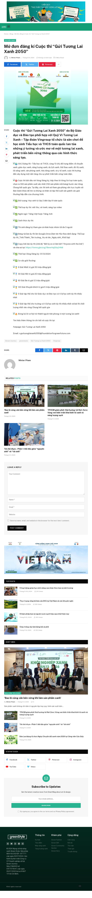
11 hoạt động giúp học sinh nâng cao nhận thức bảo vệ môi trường (46, 588)
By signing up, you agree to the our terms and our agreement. (47, 811)
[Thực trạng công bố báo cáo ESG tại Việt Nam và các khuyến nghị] (10, 604)
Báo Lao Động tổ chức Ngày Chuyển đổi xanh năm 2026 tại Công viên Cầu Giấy (52, 736)
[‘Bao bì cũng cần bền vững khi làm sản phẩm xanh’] (24, 395)
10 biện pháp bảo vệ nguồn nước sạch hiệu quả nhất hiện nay (44, 614)
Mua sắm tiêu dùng (12, 693)
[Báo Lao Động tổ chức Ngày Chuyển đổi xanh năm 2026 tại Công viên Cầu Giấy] (10, 739)
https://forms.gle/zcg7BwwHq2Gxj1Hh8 (44, 247)
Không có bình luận (45, 58)
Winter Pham (15, 58)
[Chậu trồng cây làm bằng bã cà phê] (10, 630)
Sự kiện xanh (10, 40)
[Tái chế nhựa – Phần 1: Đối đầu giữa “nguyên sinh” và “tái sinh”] (24, 434)
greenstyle (23, 341)
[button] (9, 26)
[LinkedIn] (6, 148)
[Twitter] (6, 142)
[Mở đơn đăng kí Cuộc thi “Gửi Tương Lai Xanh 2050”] (46, 97)
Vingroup (56, 341)
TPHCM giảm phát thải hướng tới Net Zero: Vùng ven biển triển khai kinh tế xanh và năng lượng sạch (68, 412)
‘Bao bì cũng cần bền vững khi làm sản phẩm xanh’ (24, 411)
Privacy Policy (61, 811)
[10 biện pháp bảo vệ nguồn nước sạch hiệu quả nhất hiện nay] (10, 617)
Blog (11, 34)
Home (6, 34)
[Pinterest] (6, 154)
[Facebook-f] (7, 843)
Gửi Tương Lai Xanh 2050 (40, 341)
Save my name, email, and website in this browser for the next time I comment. (39, 521)
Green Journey (10, 341)
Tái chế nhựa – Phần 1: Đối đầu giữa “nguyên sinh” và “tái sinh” (24, 450)
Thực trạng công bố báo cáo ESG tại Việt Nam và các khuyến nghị (46, 601)
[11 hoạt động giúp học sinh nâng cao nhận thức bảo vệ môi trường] (10, 591)
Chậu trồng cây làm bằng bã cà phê (34, 627)
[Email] (6, 160)
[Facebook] (6, 136)
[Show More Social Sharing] (58, 64)
